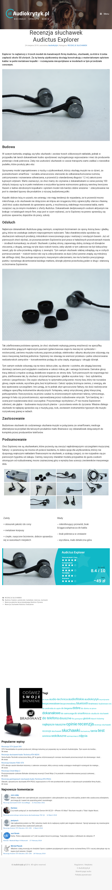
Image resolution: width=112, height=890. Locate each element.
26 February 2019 (39, 853)
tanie (94, 730)
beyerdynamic (104, 699)
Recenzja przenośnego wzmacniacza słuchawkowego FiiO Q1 (24, 815)
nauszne (60, 724)
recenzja (37, 600)
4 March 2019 (38, 828)
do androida (47, 708)
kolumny (100, 719)
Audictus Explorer (11, 600)
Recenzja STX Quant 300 (11, 747)
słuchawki (44, 600)
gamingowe (79, 719)
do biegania (66, 708)
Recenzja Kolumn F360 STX (12, 763)
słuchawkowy (85, 731)
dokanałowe (51, 713)
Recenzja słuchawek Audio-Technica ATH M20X (20, 755)
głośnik (87, 718)
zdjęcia (82, 735)
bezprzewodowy (68, 703)
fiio (73, 719)
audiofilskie (76, 699)
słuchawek (56, 731)
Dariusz (14, 808)
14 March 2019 (52, 815)
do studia (92, 713)
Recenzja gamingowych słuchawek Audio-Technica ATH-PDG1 (26, 779)
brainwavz (93, 703)
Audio (47, 699)
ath (43, 699)
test (101, 730)
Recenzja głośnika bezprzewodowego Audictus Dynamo (24, 602)
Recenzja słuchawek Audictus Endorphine (19, 604)
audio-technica (58, 699)
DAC (110, 704)
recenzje (46, 731)
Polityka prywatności (83, 875)
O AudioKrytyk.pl (83, 868)
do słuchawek (103, 713)
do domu (85, 708)
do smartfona (81, 713)
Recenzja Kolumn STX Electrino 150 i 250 (17, 828)
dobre (76, 708)
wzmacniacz (72, 736)
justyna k (14, 821)
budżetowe (29, 600)
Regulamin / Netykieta (83, 865)
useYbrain (15, 833)
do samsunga (67, 713)
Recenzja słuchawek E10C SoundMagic (16, 802)
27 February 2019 (36, 840)
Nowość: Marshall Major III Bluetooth (15, 840)
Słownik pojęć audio (83, 871)
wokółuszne (58, 735)
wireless (46, 736)
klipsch (94, 719)
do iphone (93, 708)
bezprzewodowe (51, 703)
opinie (71, 724)
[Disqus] (55, 646)
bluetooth (82, 703)
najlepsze (48, 724)
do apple (57, 708)
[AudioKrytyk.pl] (27, 14)
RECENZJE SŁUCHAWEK (77, 45)
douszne (65, 718)
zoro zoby (15, 795)
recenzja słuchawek (102, 725)
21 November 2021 (38, 802)
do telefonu (50, 718)
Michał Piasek (16, 846)
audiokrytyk (22, 600)
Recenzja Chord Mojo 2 (10, 771)
